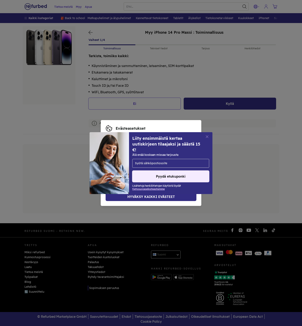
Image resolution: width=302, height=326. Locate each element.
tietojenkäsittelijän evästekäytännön (132, 167)
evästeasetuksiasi (130, 159)
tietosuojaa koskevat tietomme (128, 163)
